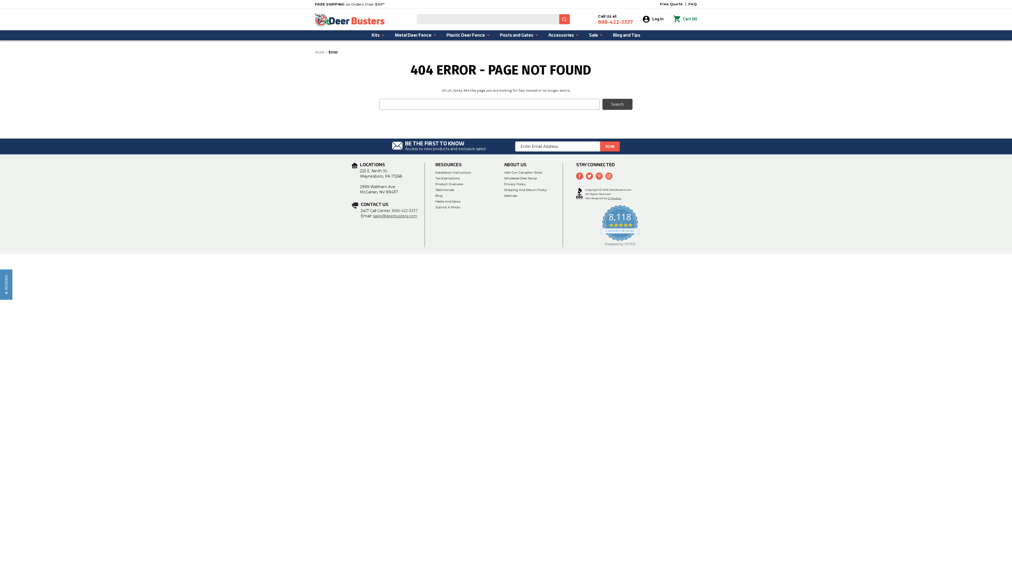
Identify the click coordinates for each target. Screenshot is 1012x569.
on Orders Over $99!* (350, 4)
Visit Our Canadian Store (523, 172)
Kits (376, 35)
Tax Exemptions (447, 178)
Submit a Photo (447, 207)
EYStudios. (614, 198)
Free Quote (671, 4)
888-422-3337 (405, 210)
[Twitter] (589, 176)
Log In (658, 19)
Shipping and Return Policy (525, 190)
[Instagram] (608, 176)
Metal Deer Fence (413, 35)
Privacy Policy (515, 184)
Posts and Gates (516, 35)
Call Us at (615, 19)
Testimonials (444, 190)
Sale (593, 35)
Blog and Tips (626, 35)
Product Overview (449, 184)
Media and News (447, 201)
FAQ (692, 4)
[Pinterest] (599, 176)
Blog (438, 196)
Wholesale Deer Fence (520, 178)
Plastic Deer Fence (465, 35)
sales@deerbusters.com (395, 216)
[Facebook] (579, 176)
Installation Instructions (453, 172)
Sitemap (510, 196)
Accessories (561, 35)
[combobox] (493, 19)
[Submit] (564, 19)
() (690, 19)
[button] (6, 284)
